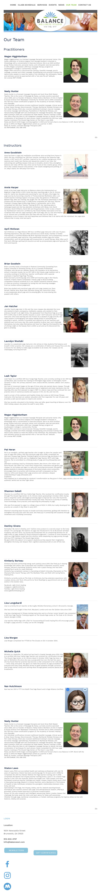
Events (53, 5)
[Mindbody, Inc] (96, 137)
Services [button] (42, 5)
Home (13, 5)
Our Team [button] (71, 5)
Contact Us (84, 5)
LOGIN (7, 818)
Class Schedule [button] (26, 5)
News (61, 5)
